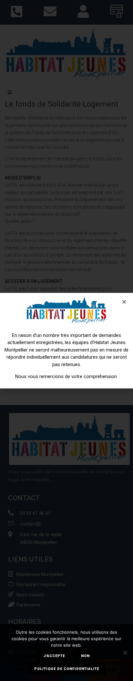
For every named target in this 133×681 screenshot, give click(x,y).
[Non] (125, 652)
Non (85, 656)
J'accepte (54, 656)
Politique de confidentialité (66, 669)
